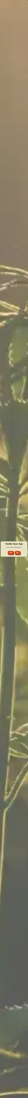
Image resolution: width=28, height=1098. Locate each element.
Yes (11, 553)
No (17, 553)
